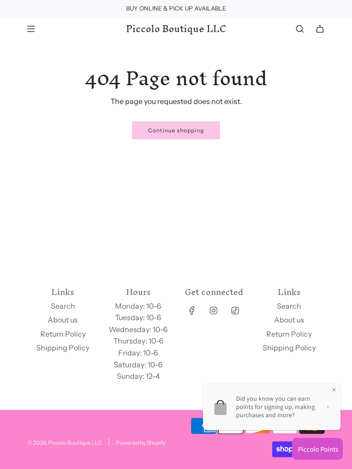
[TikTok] (235, 310)
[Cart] (320, 29)
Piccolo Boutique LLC (176, 29)
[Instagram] (214, 310)
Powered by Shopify (140, 442)
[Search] (300, 29)
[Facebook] (192, 310)
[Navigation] (31, 29)
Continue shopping (176, 130)
